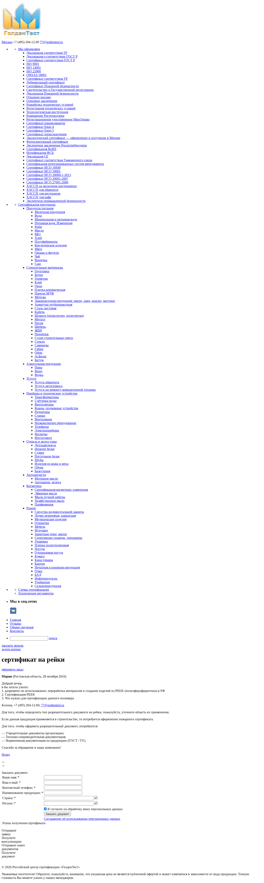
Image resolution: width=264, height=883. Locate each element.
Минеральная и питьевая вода (56, 219)
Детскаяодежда (45, 445)
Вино (38, 371)
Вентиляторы (44, 404)
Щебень (40, 326)
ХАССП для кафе (38, 197)
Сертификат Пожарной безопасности (52, 86)
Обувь (39, 467)
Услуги (31, 378)
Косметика (33, 486)
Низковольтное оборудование (55, 423)
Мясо (38, 249)
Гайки (39, 349)
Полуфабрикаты (46, 241)
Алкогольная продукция (43, 363)
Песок (39, 323)
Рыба (38, 227)
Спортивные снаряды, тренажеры (58, 538)
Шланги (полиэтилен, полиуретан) (59, 315)
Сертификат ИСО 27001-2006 (47, 182)
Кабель (40, 312)
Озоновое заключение (41, 101)
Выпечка (41, 260)
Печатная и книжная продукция (57, 567)
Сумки (39, 452)
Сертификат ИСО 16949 (43, 167)
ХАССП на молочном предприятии (51, 186)
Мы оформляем (29, 49)
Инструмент (43, 438)
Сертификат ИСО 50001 (43, 171)
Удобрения (42, 582)
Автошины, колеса (48, 482)
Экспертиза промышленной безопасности (56, 201)
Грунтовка (42, 271)
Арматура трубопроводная (53, 304)
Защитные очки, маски (51, 534)
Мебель (40, 526)
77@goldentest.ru (51, 42)
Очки (38, 571)
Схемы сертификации (33, 589)
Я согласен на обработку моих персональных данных (85, 809)
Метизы (40, 297)
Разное (31, 508)
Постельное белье (47, 456)
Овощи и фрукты (47, 252)
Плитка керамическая (50, 289)
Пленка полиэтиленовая (52, 545)
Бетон (39, 275)
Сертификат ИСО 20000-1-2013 (48, 175)
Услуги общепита (47, 382)
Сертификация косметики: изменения (61, 489)
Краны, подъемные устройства (56, 408)
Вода (38, 215)
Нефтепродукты (46, 578)
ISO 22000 (33, 71)
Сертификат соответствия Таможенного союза (59, 160)
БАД (38, 575)
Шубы (39, 460)
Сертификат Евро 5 (40, 130)
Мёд (38, 234)
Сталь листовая (45, 308)
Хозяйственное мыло (49, 500)
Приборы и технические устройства (51, 393)
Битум (39, 360)
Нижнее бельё (44, 449)
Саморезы (42, 345)
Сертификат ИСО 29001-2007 (47, 178)
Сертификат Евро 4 (40, 127)
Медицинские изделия (50, 519)
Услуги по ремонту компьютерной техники (65, 389)
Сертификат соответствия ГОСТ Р (50, 60)
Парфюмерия (44, 504)
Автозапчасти (36, 475)
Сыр (38, 264)
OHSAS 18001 (36, 75)
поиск (53, 638)
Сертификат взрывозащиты (45, 123)
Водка (39, 375)
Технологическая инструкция (47, 112)
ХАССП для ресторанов (43, 193)
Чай (37, 256)
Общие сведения (21, 627)
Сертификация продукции (36, 204)
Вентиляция (43, 419)
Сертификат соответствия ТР (47, 78)
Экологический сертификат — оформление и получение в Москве (73, 138)
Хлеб (38, 238)
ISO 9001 (32, 64)
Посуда (40, 549)
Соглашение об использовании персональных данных (82, 818)
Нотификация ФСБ (40, 152)
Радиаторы (42, 412)
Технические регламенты (36, 593)
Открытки (42, 523)
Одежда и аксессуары (41, 441)
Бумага (40, 556)
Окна (38, 286)
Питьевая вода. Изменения (53, 223)
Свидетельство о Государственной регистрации (60, 90)
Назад (6, 754)
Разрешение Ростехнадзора (45, 115)
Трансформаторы (47, 397)
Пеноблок (42, 334)
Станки (40, 415)
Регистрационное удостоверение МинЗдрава (58, 119)
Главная (15, 620)
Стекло (40, 341)
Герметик (41, 278)
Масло (39, 230)
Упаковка (41, 541)
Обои (38, 352)
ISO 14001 (33, 67)
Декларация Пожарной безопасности (52, 93)
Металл (40, 319)
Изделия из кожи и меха (51, 463)
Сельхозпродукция (48, 586)
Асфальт (40, 356)
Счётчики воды (46, 401)
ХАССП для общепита (42, 189)
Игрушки (41, 530)
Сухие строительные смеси (54, 338)
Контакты (17, 631)
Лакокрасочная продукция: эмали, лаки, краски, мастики (75, 301)
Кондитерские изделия (51, 245)
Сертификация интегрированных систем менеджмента (65, 164)
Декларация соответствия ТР (46, 53)
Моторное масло (46, 478)
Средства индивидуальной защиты (59, 512)
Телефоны (42, 426)
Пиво (38, 367)
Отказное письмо (38, 97)
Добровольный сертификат (45, 82)
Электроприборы (47, 430)
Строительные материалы (44, 267)
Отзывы (15, 623)
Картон (40, 563)
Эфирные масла (46, 493)
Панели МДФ (44, 293)
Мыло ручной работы (50, 497)
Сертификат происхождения (46, 134)
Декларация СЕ (37, 156)
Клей (38, 282)
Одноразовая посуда (49, 552)
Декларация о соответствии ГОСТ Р (52, 56)
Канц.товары (44, 560)
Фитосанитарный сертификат (47, 141)
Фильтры (41, 434)
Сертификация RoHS (41, 149)
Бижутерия (42, 471)
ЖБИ (38, 330)
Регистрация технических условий (50, 108)
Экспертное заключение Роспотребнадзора (56, 145)
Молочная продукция (50, 212)
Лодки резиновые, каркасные (55, 515)
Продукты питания (39, 208)
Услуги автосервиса (48, 386)
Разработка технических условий (49, 104)
